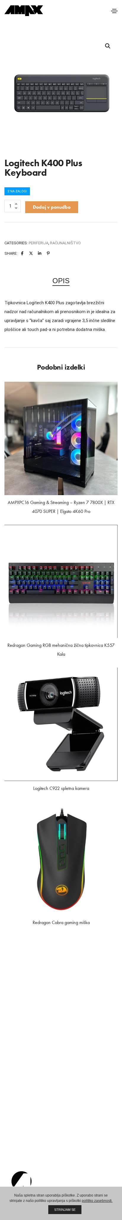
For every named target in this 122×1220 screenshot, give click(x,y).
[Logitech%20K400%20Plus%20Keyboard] (22, 253)
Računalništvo (65, 243)
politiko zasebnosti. (97, 1201)
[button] (107, 46)
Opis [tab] (61, 281)
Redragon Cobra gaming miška (61, 922)
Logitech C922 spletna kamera (61, 788)
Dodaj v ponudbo (51, 207)
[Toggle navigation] (114, 11)
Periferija (38, 243)
